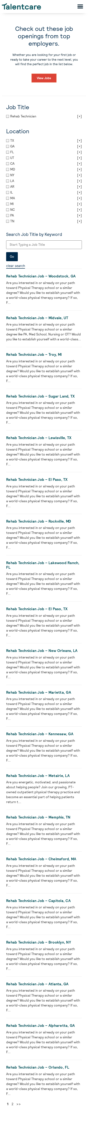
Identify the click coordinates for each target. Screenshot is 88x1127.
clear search (15, 266)
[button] (80, 6)
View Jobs (44, 78)
